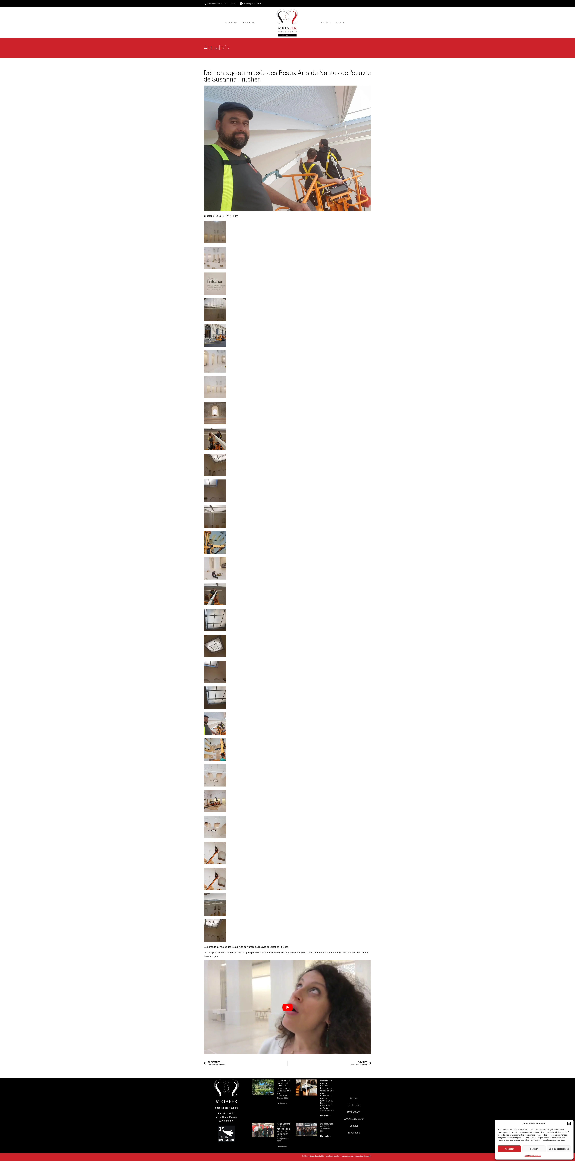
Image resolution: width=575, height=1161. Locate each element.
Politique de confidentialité (313, 1152)
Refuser (534, 1149)
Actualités (325, 22)
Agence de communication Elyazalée (356, 1152)
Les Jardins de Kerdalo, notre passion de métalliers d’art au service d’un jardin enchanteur (284, 1088)
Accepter (509, 1149)
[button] (569, 1123)
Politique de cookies (533, 1156)
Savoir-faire (354, 1130)
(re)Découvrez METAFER (326, 1125)
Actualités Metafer (353, 1117)
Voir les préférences (559, 1149)
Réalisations (249, 22)
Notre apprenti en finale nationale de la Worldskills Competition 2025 (283, 1130)
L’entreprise (231, 22)
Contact (340, 22)
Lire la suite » (282, 1103)
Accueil (354, 1096)
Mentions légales (332, 1152)
